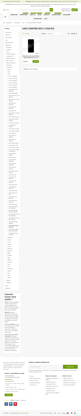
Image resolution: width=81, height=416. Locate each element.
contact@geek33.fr (9, 381)
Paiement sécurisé (34, 380)
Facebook (6, 404)
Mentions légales (24, 413)
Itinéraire (9, 395)
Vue (69, 33)
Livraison (32, 376)
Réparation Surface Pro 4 (69, 380)
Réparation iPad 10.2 (68, 378)
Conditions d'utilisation (35, 382)
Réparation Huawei (51, 388)
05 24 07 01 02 (10, 4)
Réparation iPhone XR (51, 384)
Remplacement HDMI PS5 (69, 384)
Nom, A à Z (50, 33)
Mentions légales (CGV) (35, 378)
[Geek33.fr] (6, 9)
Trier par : (43, 33)
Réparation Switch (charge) (69, 382)
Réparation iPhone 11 (51, 382)
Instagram (10, 404)
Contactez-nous (33, 385)
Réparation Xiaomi (51, 390)
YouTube (15, 404)
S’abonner (71, 367)
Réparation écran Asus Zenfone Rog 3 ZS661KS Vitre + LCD (31, 56)
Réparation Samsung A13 (52, 386)
